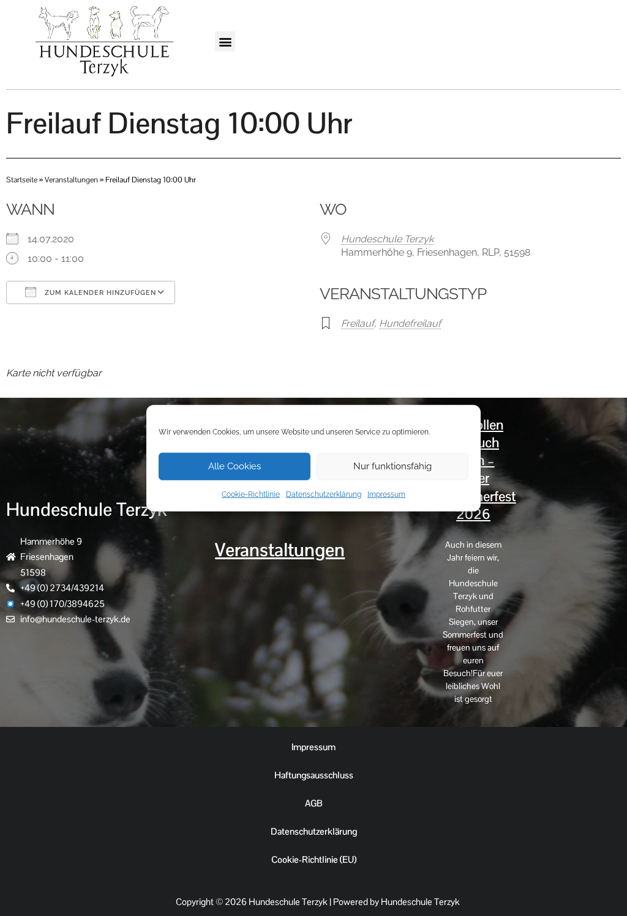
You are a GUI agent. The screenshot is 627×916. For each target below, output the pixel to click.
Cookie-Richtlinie (251, 494)
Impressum (386, 494)
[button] (225, 41)
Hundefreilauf (410, 323)
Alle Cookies (234, 466)
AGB (314, 803)
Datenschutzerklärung (323, 494)
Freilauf (357, 323)
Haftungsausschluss (313, 775)
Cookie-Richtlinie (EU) (313, 859)
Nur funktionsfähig (392, 466)
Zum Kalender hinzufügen (99, 293)
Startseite (21, 179)
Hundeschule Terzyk (387, 239)
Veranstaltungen (71, 179)
